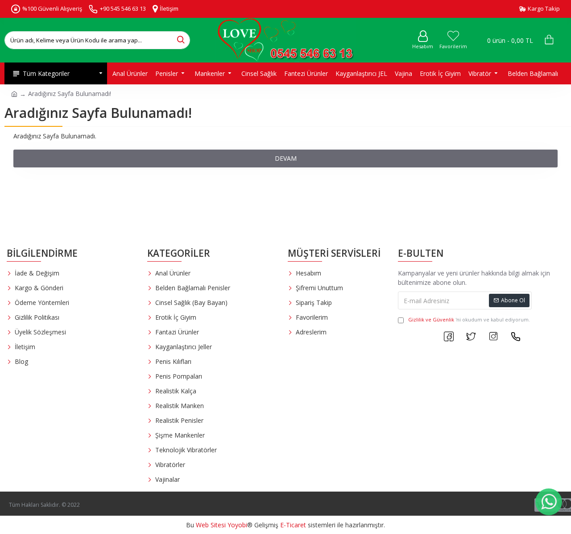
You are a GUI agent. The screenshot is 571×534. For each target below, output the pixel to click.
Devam (286, 158)
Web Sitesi (211, 525)
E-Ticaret (293, 525)
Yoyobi (237, 525)
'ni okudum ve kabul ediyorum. (469, 319)
